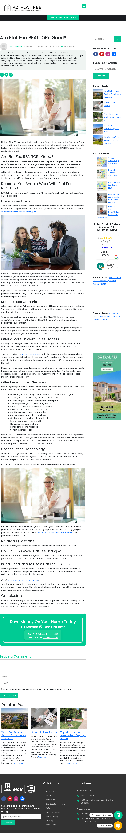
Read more (18, 763)
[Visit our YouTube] (101, 54)
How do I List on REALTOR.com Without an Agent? (108, 212)
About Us (50, 791)
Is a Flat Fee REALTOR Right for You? (111, 128)
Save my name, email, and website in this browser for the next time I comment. (36, 689)
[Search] (117, 39)
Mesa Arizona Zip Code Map (114, 185)
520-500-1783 (50, 637)
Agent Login (51, 825)
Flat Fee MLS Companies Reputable (23, 580)
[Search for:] (103, 39)
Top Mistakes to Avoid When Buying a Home (73, 735)
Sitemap (50, 820)
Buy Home (50, 795)
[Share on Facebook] (95, 54)
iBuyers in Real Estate (44, 732)
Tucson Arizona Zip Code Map (113, 161)
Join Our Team (53, 812)
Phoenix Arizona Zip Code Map (113, 173)
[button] (84, 6)
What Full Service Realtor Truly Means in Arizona (13, 735)
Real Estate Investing (55, 804)
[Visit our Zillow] (22, 798)
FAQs (48, 808)
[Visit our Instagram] (107, 54)
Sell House (50, 800)
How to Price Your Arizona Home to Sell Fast (111, 140)
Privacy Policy (52, 816)
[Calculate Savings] (118, 815)
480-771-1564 (50, 634)
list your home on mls (31, 354)
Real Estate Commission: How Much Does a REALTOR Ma (108, 200)
